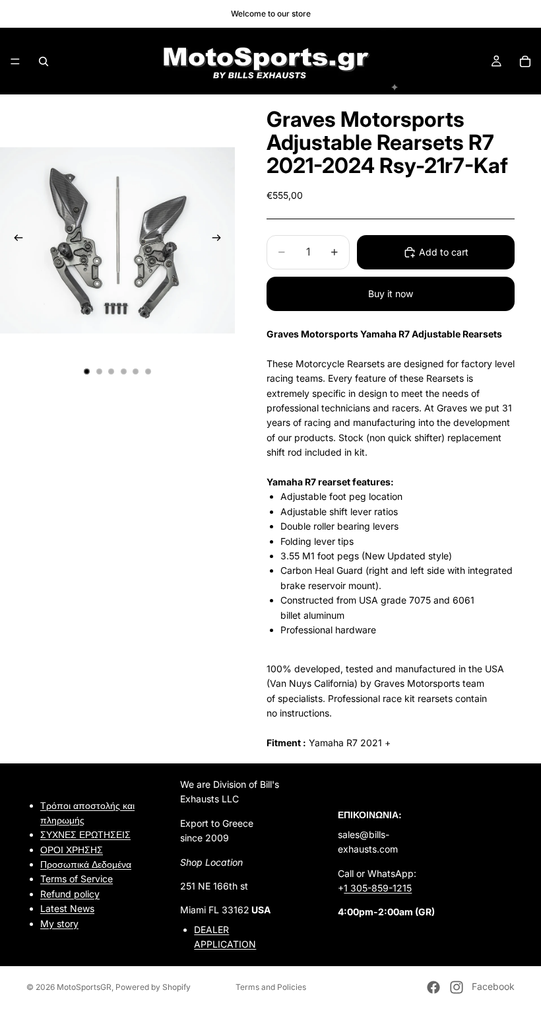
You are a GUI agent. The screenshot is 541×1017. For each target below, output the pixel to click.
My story (59, 923)
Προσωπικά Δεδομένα (85, 864)
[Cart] (525, 61)
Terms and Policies (271, 987)
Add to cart (443, 252)
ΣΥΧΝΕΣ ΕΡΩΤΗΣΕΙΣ (85, 834)
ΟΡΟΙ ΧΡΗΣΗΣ (71, 849)
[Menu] (15, 61)
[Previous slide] (14, 240)
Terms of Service (76, 879)
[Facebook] (433, 987)
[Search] (43, 61)
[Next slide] (220, 240)
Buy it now (390, 293)
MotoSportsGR (84, 987)
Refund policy (70, 893)
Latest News (67, 908)
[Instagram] (456, 987)
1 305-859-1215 (378, 888)
